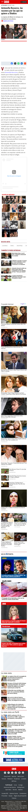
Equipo (10, 796)
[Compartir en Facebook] (12, 63)
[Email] (25, 63)
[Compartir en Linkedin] (22, 63)
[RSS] (19, 773)
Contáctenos (23, 793)
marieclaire (14, 581)
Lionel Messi (4, 245)
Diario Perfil (7, 776)
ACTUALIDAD (4, 5)
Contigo (20, 785)
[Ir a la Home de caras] (6, 2)
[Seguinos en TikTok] (16, 773)
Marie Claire (21, 776)
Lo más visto (6, 673)
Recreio (15, 789)
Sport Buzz (8, 789)
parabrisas (14, 627)
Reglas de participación (20, 796)
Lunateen (23, 779)
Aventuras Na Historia (10, 787)
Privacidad (4, 796)
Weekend (9, 779)
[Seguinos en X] (12, 773)
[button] (14, 32)
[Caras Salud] (14, 754)
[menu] (2, 2)
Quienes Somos (14, 793)
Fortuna (4, 779)
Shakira (12, 245)
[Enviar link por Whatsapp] (18, 63)
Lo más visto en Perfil (10, 712)
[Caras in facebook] (9, 773)
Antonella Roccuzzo (11, 72)
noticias (14, 558)
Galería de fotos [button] (8, 21)
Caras (15, 785)
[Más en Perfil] (9, 554)
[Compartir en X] (15, 63)
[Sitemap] (23, 773)
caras (14, 604)
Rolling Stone (20, 787)
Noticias (14, 776)
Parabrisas (17, 779)
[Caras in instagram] (5, 773)
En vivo (24, 2)
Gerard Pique (19, 245)
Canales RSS (5, 793)
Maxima (20, 789)
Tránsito (14, 798)
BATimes (14, 781)
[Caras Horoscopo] (14, 761)
